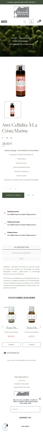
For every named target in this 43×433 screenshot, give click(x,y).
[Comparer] (13, 317)
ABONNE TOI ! (25, 418)
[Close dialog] (40, 399)
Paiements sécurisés (21, 384)
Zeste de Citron (32, 329)
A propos (21, 381)
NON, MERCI (25, 426)
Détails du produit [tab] (21, 253)
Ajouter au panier (13, 195)
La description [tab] (21, 247)
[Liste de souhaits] (28, 195)
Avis (21, 259)
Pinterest (12, 138)
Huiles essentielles (11, 332)
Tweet (8, 138)
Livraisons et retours (21, 387)
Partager (4, 138)
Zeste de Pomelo (11, 329)
